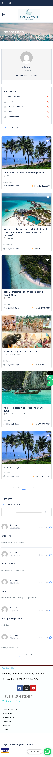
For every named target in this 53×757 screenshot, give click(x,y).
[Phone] (50, 383)
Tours (4, 127)
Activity (16, 127)
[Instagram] (26, 688)
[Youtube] (33, 688)
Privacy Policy (7, 713)
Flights (5, 730)
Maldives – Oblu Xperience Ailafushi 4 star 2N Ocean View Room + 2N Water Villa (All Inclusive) (25, 232)
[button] (47, 751)
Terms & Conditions (10, 709)
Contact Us (7, 722)
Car (26, 127)
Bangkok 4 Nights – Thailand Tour (20, 351)
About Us (6, 726)
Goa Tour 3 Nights (12, 467)
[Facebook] (20, 688)
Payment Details (8, 717)
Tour (3, 504)
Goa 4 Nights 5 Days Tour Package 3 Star (23, 172)
